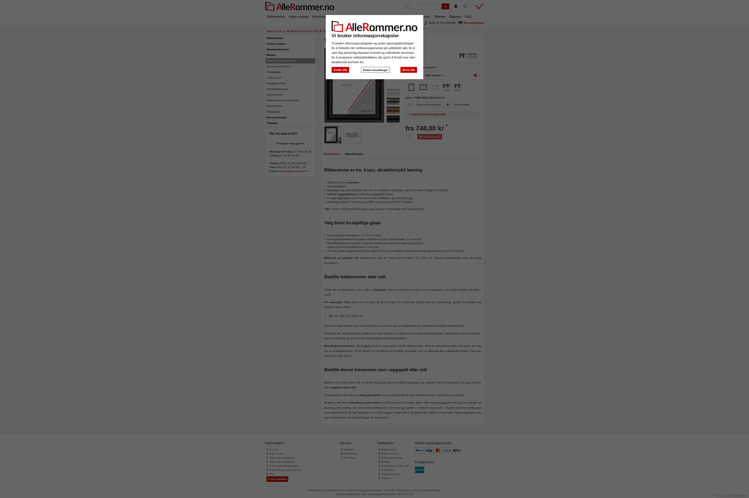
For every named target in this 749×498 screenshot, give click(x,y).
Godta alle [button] (340, 69)
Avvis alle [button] (408, 69)
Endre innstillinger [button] (375, 70)
